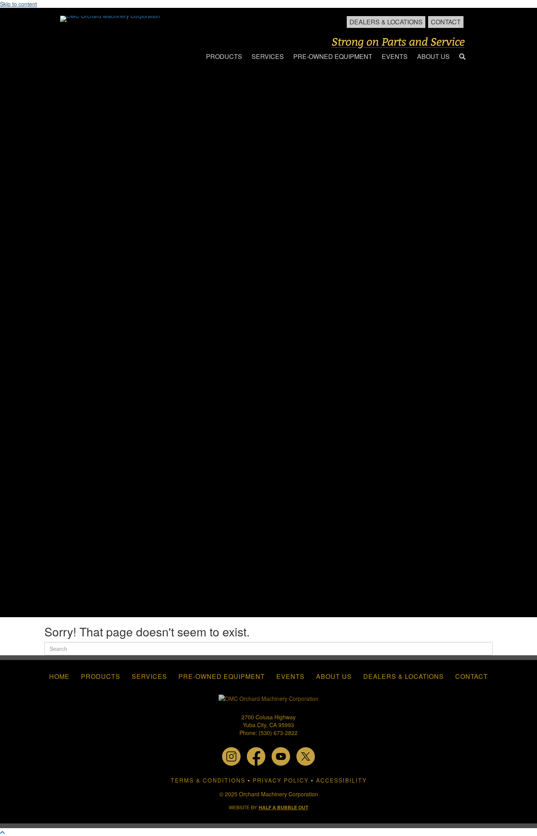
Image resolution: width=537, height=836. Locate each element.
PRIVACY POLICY (281, 780)
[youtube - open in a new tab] (280, 755)
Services (149, 676)
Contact (446, 21)
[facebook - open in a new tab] (256, 755)
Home (59, 676)
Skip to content (18, 4)
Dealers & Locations (386, 21)
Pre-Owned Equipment (221, 676)
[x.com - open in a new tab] (305, 755)
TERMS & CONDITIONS (208, 780)
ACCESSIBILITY (341, 780)
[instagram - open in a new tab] (231, 755)
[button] (462, 57)
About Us (334, 676)
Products (100, 676)
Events (290, 676)
